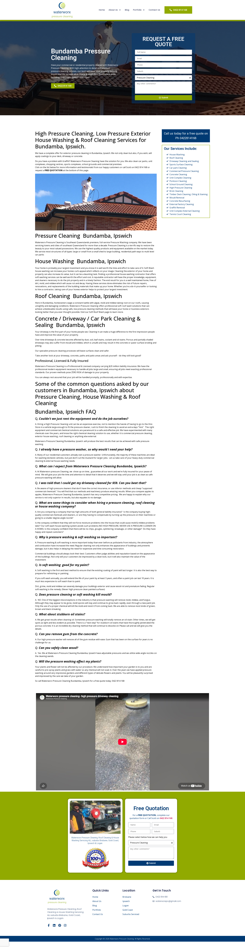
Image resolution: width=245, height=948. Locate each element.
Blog (127, 9)
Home (102, 9)
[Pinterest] (59, 925)
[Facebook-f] (48, 925)
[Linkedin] (54, 925)
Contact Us (154, 9)
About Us (113, 9)
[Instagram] (65, 925)
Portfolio (137, 9)
